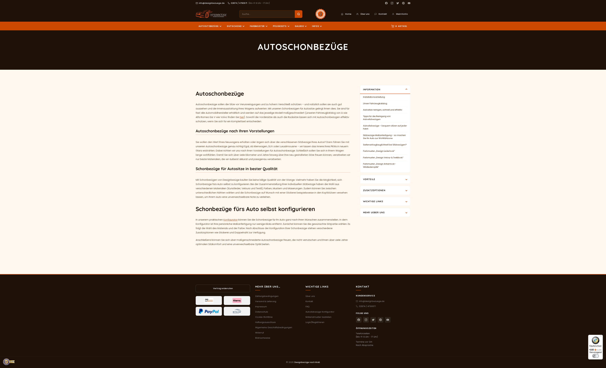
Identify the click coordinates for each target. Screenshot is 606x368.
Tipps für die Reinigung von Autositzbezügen (377, 118)
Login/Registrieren (315, 322)
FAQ (307, 306)
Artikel (401, 26)
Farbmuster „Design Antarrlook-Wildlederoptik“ (379, 165)
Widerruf (259, 332)
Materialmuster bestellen (318, 317)
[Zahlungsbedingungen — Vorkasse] (209, 300)
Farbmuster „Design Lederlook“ (379, 151)
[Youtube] (409, 3)
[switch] (595, 356)
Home (348, 13)
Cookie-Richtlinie (264, 317)
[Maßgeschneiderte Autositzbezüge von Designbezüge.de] (211, 14)
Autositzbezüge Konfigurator (320, 311)
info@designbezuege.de (212, 3)
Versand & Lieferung (265, 301)
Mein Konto (402, 13)
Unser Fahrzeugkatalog (375, 103)
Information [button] (371, 89)
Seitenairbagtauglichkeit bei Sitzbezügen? (385, 144)
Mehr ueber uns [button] (374, 212)
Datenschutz (261, 311)
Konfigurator (230, 219)
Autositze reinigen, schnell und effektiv (382, 109)
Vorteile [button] (369, 179)
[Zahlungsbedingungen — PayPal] (209, 311)
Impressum (261, 306)
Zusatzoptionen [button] (374, 190)
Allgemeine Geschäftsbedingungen (273, 327)
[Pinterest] (403, 3)
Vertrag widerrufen (223, 288)
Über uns (364, 13)
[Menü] (601, 337)
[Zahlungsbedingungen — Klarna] (237, 300)
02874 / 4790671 (239, 3)
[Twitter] (397, 3)
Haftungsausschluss (265, 322)
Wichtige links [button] (373, 201)
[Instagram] (392, 3)
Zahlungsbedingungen (267, 296)
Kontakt (383, 13)
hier (242, 117)
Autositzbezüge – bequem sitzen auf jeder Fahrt (385, 127)
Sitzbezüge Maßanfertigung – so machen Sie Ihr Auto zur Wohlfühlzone (384, 137)
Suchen (298, 14)
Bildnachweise (262, 337)
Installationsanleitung (374, 96)
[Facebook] (386, 3)
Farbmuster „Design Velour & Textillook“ (383, 157)
